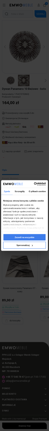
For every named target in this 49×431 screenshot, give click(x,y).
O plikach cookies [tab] (37, 191)
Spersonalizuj (23, 245)
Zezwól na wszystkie (24, 237)
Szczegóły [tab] (20, 191)
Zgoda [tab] (7, 191)
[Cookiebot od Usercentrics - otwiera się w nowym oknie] (34, 184)
